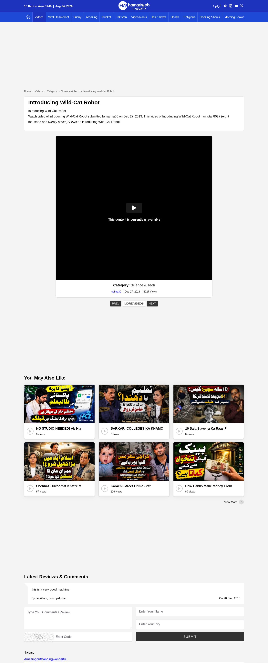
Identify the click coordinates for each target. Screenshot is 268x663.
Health (175, 17)
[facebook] (225, 6)
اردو (218, 6)
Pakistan (121, 17)
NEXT (152, 303)
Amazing (91, 17)
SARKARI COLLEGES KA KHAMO (137, 428)
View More (231, 501)
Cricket (106, 17)
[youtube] (236, 6)
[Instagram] (231, 6)
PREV (115, 303)
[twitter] (241, 6)
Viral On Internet (58, 17)
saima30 (116, 291)
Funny (77, 17)
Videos (39, 17)
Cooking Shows (210, 17)
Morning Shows (234, 17)
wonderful (60, 659)
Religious (189, 17)
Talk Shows (158, 17)
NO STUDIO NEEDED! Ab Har (59, 428)
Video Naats (139, 17)
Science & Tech (143, 285)
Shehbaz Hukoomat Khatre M (58, 486)
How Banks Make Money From (208, 486)
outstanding (44, 659)
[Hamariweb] (134, 6)
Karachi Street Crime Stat (131, 486)
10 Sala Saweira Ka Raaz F (205, 428)
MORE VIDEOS (134, 303)
